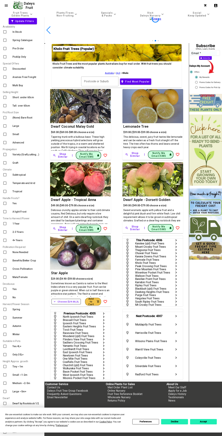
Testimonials (176, 397)
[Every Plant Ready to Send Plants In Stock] (205, 150)
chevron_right (176, 240)
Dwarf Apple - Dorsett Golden (146, 200)
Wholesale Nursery (119, 397)
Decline (174, 421)
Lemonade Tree (135, 126)
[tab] (22, 14)
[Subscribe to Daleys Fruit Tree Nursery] (205, 67)
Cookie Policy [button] (105, 422)
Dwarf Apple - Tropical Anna (73, 200)
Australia (109, 73)
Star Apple (59, 273)
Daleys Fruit (30, 5)
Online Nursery (116, 390)
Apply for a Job (177, 390)
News (171, 400)
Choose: (66, 301)
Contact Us (53, 387)
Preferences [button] (62, 425)
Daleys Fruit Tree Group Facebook (67, 390)
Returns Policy (116, 400)
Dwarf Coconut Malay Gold (72, 126)
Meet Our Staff (177, 387)
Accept (203, 421)
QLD (118, 73)
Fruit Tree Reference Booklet (125, 394)
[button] (152, 40)
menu (6, 5)
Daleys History (177, 394)
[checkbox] (22, 31)
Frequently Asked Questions (64, 394)
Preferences (146, 421)
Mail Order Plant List (120, 387)
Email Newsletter (57, 397)
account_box (216, 5)
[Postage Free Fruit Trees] (205, 103)
